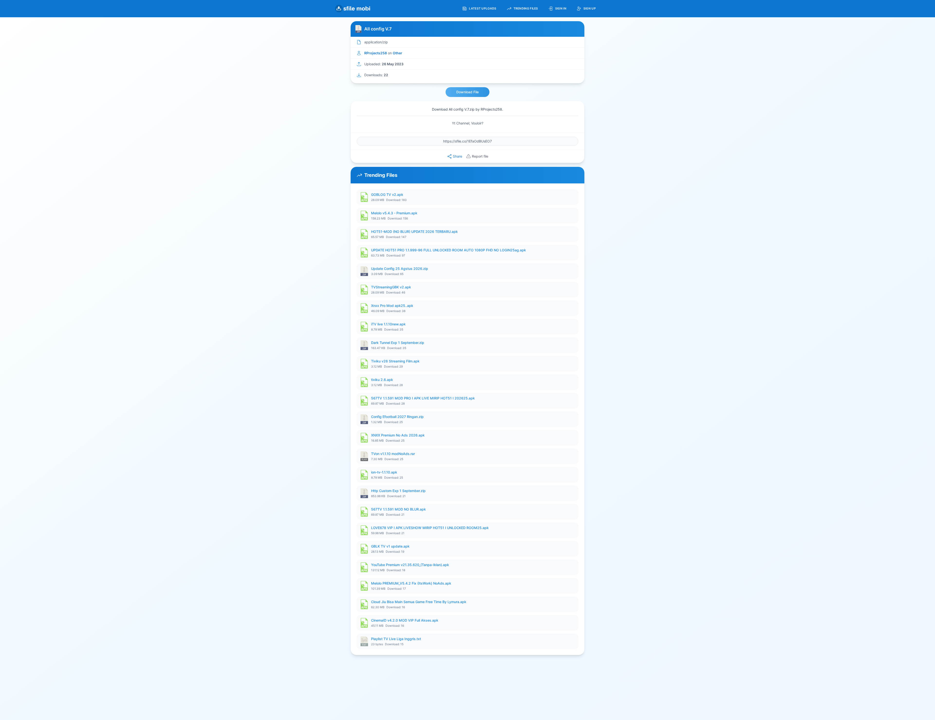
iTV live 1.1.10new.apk (388, 324)
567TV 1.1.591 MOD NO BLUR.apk (398, 509)
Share (457, 156)
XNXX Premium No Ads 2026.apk (398, 435)
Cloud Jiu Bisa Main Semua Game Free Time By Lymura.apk (418, 602)
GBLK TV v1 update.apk (390, 546)
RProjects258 (375, 53)
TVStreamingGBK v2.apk (391, 287)
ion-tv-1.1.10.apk (384, 472)
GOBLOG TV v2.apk (387, 194)
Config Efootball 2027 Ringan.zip (397, 417)
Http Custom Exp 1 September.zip (398, 491)
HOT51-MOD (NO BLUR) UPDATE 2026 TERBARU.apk (414, 231)
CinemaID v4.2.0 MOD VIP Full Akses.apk (404, 620)
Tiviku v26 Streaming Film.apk (395, 361)
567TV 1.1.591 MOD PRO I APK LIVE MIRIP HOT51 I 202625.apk (423, 398)
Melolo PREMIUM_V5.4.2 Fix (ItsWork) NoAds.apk (411, 583)
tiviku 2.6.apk (382, 380)
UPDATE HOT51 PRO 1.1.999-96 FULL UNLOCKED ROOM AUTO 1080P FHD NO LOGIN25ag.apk (448, 250)
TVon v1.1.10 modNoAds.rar (393, 454)
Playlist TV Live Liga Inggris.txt (396, 639)
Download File (467, 92)
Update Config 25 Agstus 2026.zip (399, 268)
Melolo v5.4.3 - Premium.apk (394, 213)
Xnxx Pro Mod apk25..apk (392, 305)
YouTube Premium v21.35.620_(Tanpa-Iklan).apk (410, 565)
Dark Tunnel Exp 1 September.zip (397, 343)
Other (397, 53)
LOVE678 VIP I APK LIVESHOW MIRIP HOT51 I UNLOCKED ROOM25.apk (430, 528)
